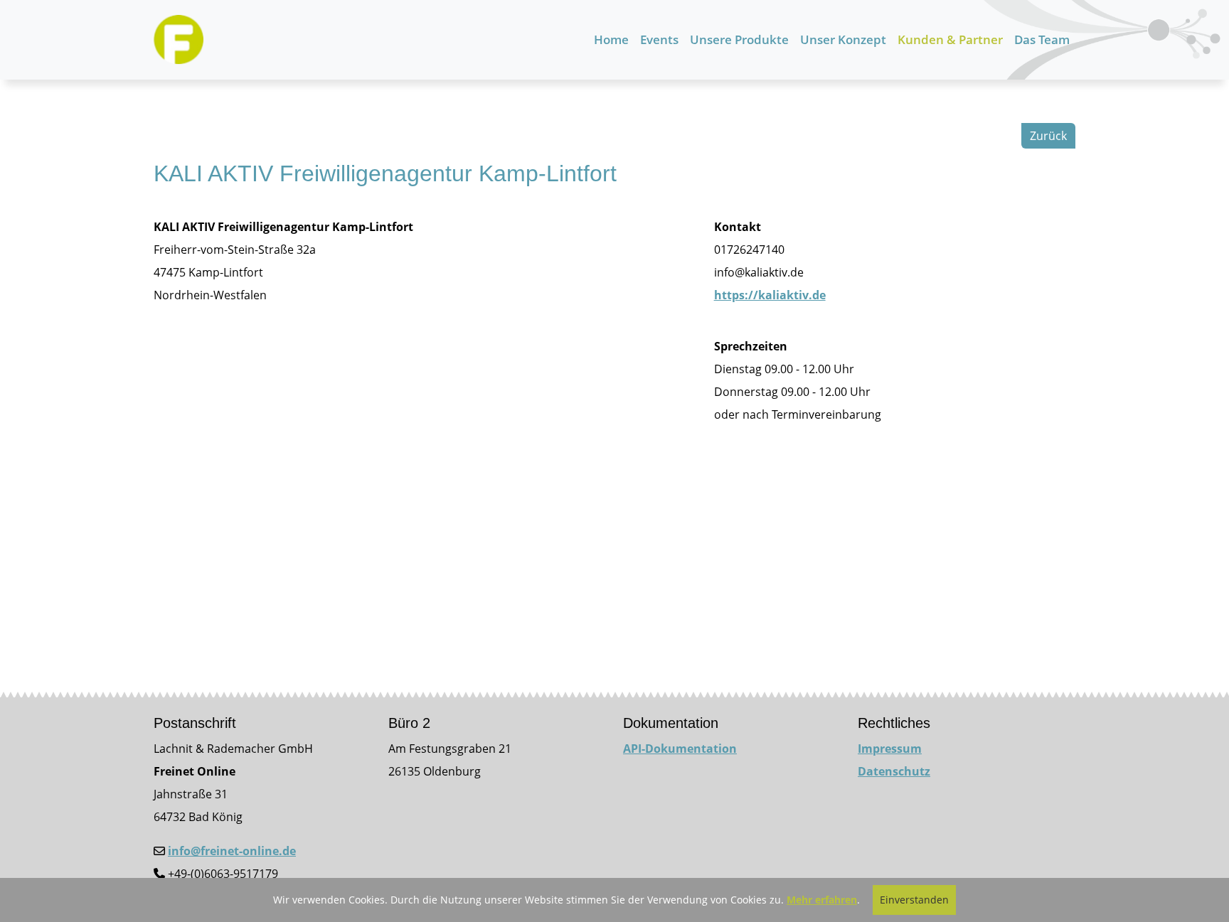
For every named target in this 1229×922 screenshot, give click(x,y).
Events (659, 39)
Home (611, 39)
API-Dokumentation (680, 748)
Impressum (890, 748)
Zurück (1048, 136)
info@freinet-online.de (232, 851)
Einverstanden (914, 899)
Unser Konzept (843, 39)
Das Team (1042, 39)
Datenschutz (894, 771)
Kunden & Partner (950, 39)
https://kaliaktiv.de (770, 295)
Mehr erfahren (822, 899)
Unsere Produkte (739, 39)
